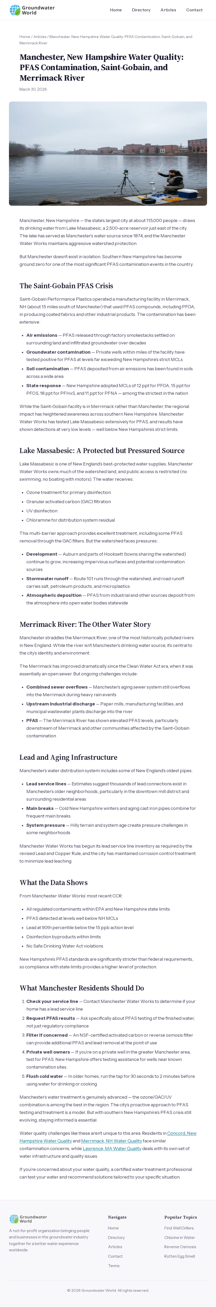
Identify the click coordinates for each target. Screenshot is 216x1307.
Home (116, 9)
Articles (168, 9)
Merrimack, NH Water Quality (111, 1140)
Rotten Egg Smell (179, 1256)
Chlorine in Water (179, 1237)
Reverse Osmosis (180, 1246)
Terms (114, 1265)
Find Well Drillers (179, 1228)
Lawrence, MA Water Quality (112, 1148)
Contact (194, 9)
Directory (141, 9)
